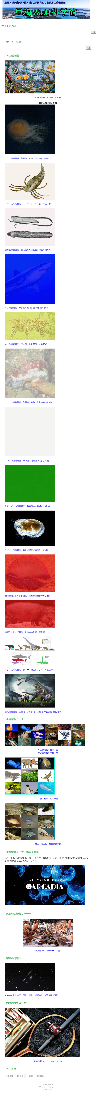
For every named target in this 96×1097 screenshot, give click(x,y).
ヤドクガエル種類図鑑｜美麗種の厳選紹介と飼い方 (28, 506)
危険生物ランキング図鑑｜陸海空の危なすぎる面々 (28, 596)
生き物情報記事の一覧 (48, 750)
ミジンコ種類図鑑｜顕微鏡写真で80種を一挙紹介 (27, 550)
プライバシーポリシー (48, 1087)
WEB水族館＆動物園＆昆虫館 (48, 97)
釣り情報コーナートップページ (48, 1061)
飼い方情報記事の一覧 (48, 753)
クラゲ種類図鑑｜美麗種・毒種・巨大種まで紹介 (27, 158)
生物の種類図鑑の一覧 (48, 798)
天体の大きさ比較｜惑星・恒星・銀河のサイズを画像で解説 (32, 995)
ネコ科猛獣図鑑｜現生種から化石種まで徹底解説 (27, 344)
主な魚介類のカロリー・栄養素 (48, 951)
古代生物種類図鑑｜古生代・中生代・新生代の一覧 (28, 204)
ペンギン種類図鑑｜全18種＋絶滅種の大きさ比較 (27, 461)
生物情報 (30, 1076)
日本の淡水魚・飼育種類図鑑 (48, 844)
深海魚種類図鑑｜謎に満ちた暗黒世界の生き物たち (28, 250)
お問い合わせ (48, 1089)
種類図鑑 (40, 1076)
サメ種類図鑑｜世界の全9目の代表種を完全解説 (26, 308)
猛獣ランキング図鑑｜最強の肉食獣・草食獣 (25, 632)
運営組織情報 (48, 1084)
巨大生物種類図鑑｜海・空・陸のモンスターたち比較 (29, 670)
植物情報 (20, 1076)
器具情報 (9, 1076)
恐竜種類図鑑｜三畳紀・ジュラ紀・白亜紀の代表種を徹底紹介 (33, 712)
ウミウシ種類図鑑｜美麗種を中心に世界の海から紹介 (29, 402)
